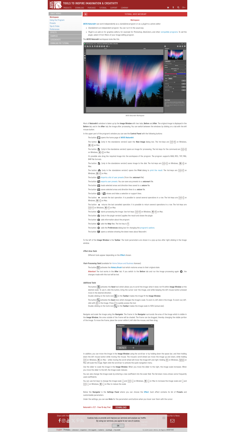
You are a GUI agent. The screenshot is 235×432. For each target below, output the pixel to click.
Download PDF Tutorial (59, 43)
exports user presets (109, 181)
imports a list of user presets (112, 177)
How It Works (55, 13)
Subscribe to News (172, 415)
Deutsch (75, 429)
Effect (122, 255)
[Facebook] (59, 421)
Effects (53, 32)
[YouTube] (68, 421)
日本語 (109, 429)
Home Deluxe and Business (123, 263)
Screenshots (55, 40)
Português (92, 429)
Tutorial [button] (103, 8)
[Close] (164, 418)
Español (84, 429)
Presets (53, 23)
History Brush (116, 267)
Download (79, 8)
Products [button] (67, 8)
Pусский (117, 429)
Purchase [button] (92, 8)
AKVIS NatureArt (89, 24)
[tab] (65, 14)
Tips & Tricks (54, 26)
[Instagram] (63, 421)
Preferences (54, 29)
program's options (147, 227)
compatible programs (169, 32)
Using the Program (57, 20)
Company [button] (124, 8)
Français (67, 429)
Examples (54, 36)
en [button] (183, 7)
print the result (156, 170)
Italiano (101, 429)
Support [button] (113, 8)
